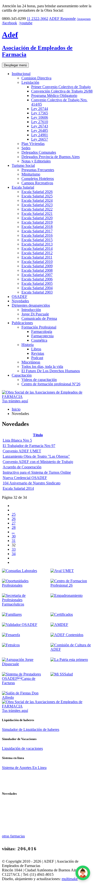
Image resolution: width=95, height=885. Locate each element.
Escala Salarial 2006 (37, 279)
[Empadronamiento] (66, 595)
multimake (70, 879)
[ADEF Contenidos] (66, 635)
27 (14, 523)
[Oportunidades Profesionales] (23, 585)
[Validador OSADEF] (19, 625)
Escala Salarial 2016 (37, 235)
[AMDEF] (59, 625)
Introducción (31, 310)
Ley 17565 (39, 113)
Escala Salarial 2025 (37, 196)
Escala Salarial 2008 (37, 270)
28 (14, 527)
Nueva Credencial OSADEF (25, 478)
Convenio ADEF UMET (22, 451)
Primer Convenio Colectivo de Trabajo (61, 87)
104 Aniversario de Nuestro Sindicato (31, 483)
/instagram (84, 19)
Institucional (21, 74)
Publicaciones (22, 323)
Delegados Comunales (38, 152)
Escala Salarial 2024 (37, 200)
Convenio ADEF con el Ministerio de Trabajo (38, 462)
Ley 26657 (39, 139)
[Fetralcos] (11, 645)
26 (14, 519)
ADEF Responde (62, 19)
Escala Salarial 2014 (37, 248)
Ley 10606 (39, 117)
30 (14, 536)
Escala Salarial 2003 (37, 292)
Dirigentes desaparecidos (31, 305)
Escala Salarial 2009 (37, 266)
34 (14, 554)
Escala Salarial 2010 (37, 262)
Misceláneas (30, 362)
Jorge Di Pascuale (35, 314)
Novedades (20, 301)
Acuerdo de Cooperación (22, 467)
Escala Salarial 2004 (37, 288)
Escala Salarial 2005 (37, 283)
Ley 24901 (39, 135)
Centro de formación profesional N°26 (50, 384)
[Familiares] (12, 614)
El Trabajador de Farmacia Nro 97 (29, 446)
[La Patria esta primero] (69, 659)
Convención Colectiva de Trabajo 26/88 (62, 91)
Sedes (25, 148)
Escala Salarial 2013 (37, 244)
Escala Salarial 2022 (37, 209)
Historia (27, 345)
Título (38, 435)
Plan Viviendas (33, 144)
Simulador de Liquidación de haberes (30, 729)
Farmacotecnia (42, 336)
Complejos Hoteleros (37, 179)
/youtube (25, 23)
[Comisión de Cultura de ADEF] (71, 649)
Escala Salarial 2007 (37, 275)
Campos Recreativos (37, 183)
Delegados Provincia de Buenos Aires (50, 157)
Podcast (37, 358)
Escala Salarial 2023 (37, 205)
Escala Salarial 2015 (37, 240)
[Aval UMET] (62, 571)
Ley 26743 (39, 126)
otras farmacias (13, 836)
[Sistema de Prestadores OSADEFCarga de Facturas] (23, 683)
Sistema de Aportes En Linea (24, 768)
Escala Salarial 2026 (37, 192)
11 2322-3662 (37, 19)
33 (14, 549)
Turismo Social (23, 165)
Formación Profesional (38, 327)
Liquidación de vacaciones (22, 748)
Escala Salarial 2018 (37, 227)
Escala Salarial (23, 187)
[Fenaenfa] (11, 635)
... (13, 532)
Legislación (30, 82)
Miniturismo (30, 174)
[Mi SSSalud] (61, 674)
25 (14, 514)
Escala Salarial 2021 (37, 213)
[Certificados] (61, 614)
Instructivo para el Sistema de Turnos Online (37, 472)
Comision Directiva (36, 78)
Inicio (16, 409)
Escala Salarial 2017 (37, 231)
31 (14, 541)
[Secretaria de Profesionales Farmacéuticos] (23, 604)
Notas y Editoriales (36, 161)
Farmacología (41, 331)
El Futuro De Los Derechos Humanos (50, 371)
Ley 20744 (39, 109)
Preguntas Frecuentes (37, 170)
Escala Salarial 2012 (37, 253)
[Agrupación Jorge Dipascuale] (23, 664)
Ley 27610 (39, 122)
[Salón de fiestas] (23, 697)
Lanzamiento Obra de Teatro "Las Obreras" (36, 456)
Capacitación (22, 375)
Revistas (37, 353)
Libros (36, 349)
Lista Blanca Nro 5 (17, 440)
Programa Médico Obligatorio (54, 95)
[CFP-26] (71, 585)
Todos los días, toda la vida (42, 366)
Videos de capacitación (39, 380)
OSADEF (19, 297)
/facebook (9, 23)
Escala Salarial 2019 (37, 222)
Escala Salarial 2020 (37, 218)
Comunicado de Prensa (39, 318)
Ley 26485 (39, 130)
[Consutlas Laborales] (19, 571)
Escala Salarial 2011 (36, 257)
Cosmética (39, 340)
